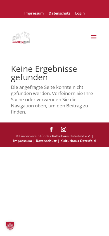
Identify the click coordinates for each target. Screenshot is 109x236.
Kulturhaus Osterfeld (78, 140)
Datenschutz (59, 13)
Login (80, 13)
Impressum (34, 13)
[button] (10, 226)
